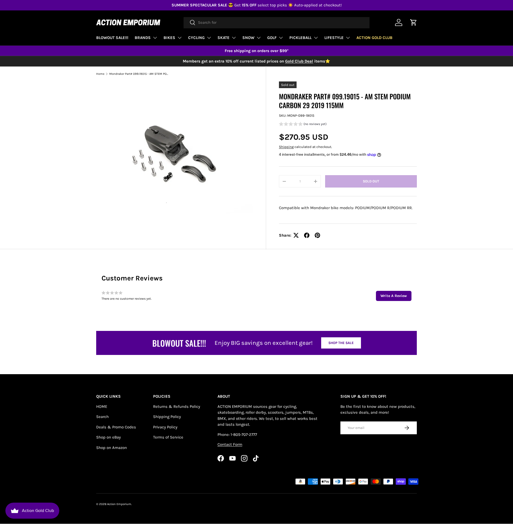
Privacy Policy (165, 427)
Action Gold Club (374, 37)
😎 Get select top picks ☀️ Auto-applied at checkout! (257, 5)
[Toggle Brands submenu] (155, 37)
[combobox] (277, 22)
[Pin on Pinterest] (317, 235)
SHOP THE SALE (341, 343)
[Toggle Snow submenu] (258, 37)
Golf (272, 37)
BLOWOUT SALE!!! (112, 37)
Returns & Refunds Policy (176, 406)
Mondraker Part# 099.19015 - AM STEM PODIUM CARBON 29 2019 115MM (139, 74)
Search (102, 416)
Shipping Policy (167, 416)
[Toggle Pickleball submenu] (316, 37)
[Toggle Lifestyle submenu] (348, 37)
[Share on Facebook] (306, 235)
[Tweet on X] (296, 235)
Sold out (371, 181)
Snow (248, 37)
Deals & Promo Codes (116, 427)
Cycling (196, 37)
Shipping (286, 147)
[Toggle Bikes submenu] (179, 37)
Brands (143, 37)
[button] (303, 125)
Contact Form (229, 444)
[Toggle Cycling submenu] (209, 37)
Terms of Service (168, 437)
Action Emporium (119, 504)
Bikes (169, 37)
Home (100, 74)
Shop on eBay (108, 437)
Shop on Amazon (111, 447)
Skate (223, 37)
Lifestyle (334, 37)
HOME (101, 406)
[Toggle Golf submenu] (281, 37)
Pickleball (300, 37)
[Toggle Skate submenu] (234, 37)
